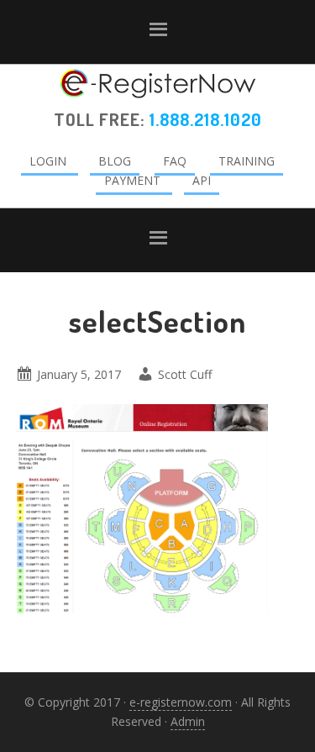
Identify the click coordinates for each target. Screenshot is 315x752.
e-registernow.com (180, 702)
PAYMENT (132, 180)
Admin (188, 721)
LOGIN (47, 161)
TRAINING (246, 161)
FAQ (174, 161)
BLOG (114, 161)
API (201, 180)
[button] (157, 32)
